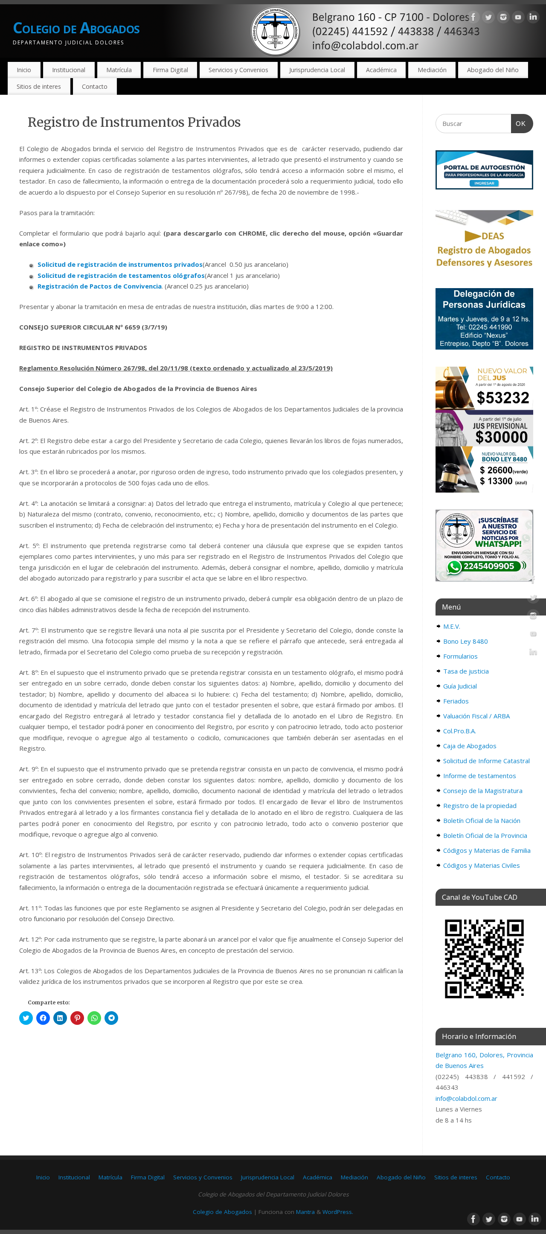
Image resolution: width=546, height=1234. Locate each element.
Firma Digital (170, 70)
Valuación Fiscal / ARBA (476, 716)
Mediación (432, 70)
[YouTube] (518, 19)
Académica (381, 70)
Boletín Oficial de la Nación (481, 820)
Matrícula (119, 70)
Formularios (460, 656)
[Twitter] (488, 19)
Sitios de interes (39, 86)
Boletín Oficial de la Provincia (485, 835)
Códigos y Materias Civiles (481, 865)
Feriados (456, 701)
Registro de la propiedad (480, 805)
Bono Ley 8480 (465, 641)
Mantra (305, 1212)
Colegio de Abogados (76, 27)
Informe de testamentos (479, 775)
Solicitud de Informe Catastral (486, 760)
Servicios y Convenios (238, 70)
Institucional (68, 70)
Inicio (24, 70)
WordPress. (337, 1212)
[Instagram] (503, 19)
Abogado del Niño (493, 70)
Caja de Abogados (470, 745)
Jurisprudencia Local (317, 70)
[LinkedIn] (533, 19)
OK (518, 123)
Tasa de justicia (466, 671)
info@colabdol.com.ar (466, 1098)
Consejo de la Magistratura (483, 790)
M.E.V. (451, 626)
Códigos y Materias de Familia (487, 850)
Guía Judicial (460, 686)
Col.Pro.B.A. (459, 730)
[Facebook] (473, 19)
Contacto (94, 86)
